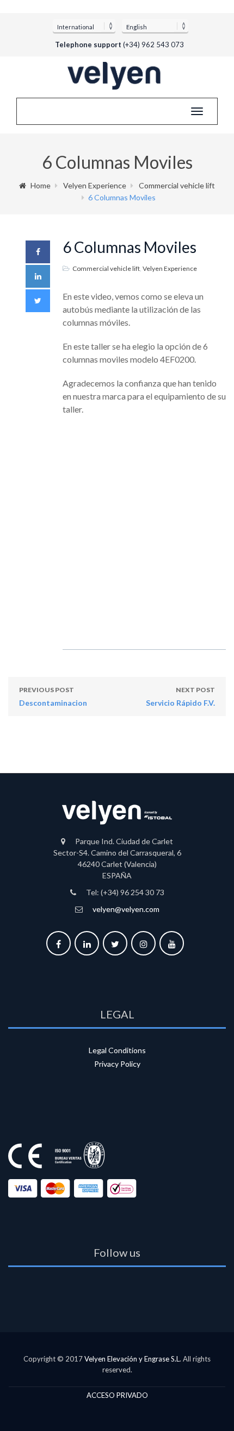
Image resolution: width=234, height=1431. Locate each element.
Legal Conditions (117, 1050)
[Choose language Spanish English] (155, 25)
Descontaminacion (53, 696)
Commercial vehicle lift (177, 185)
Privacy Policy (117, 1063)
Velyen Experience (94, 185)
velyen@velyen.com (126, 909)
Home (40, 185)
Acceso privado (117, 1395)
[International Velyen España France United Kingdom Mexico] (84, 25)
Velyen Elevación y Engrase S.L (132, 1358)
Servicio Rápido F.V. (180, 696)
